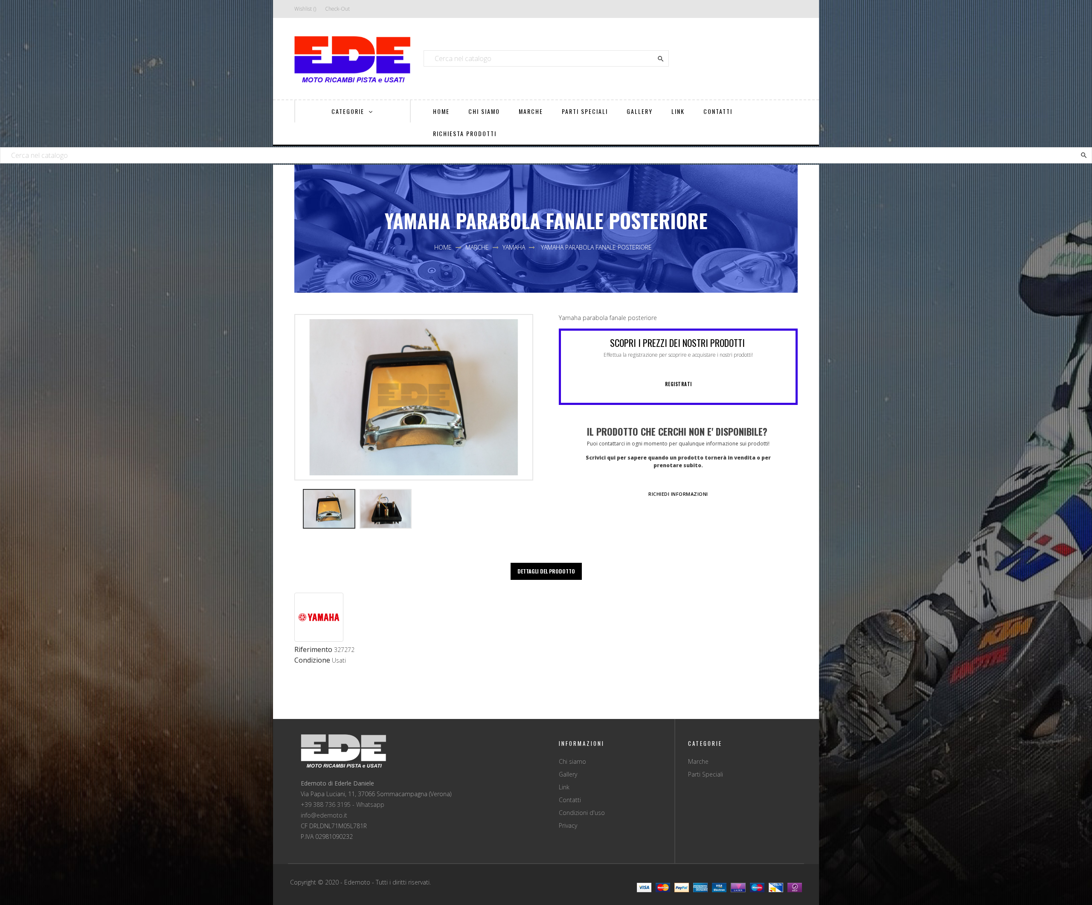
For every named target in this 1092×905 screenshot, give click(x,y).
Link (564, 787)
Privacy (568, 825)
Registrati (678, 384)
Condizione (312, 660)
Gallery (568, 774)
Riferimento (313, 650)
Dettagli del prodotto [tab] (546, 571)
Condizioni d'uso (582, 813)
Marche (698, 761)
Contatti (570, 800)
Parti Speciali (705, 774)
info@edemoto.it (324, 815)
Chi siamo (572, 761)
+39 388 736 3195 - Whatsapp (342, 804)
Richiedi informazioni (678, 494)
